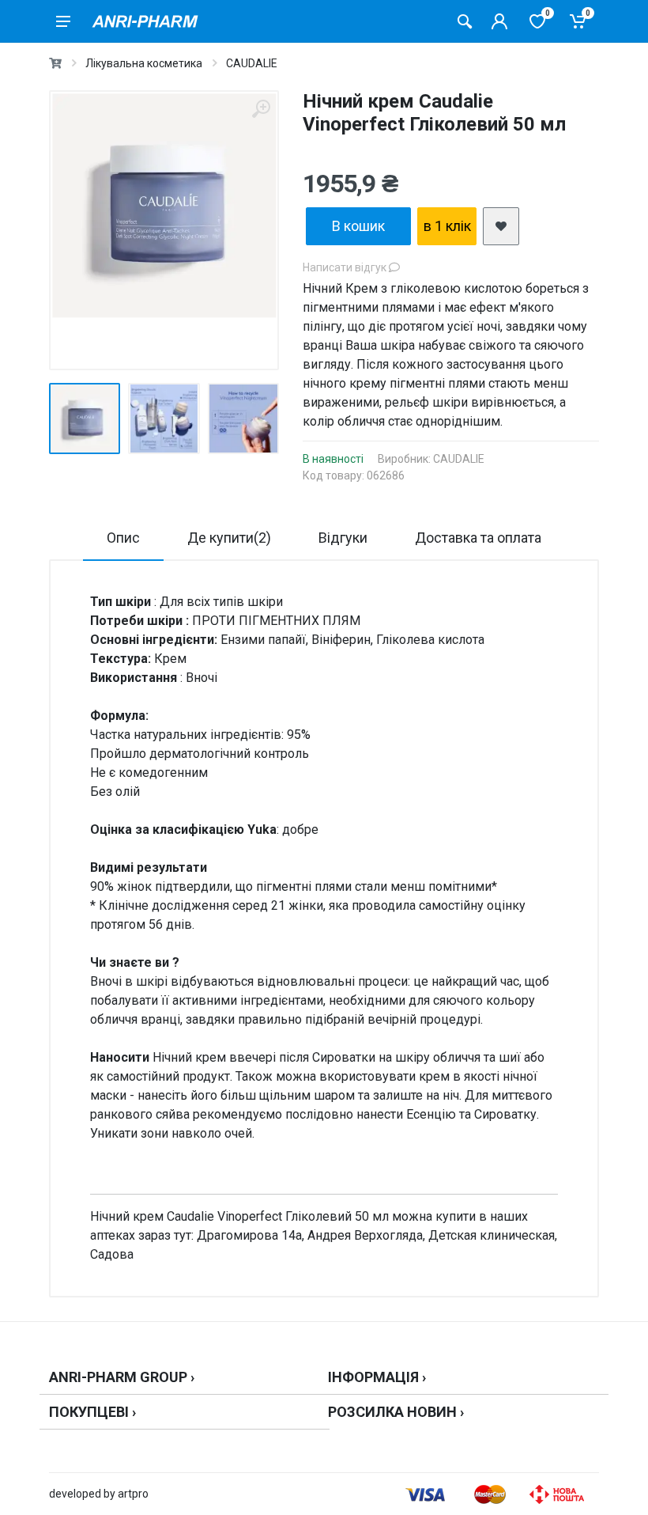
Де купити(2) (229, 537)
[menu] (63, 21)
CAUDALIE (251, 63)
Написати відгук (346, 267)
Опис (123, 537)
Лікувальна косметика (143, 63)
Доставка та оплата (478, 537)
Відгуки (342, 537)
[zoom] (261, 108)
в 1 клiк (447, 226)
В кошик (358, 226)
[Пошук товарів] (464, 21)
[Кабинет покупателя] (499, 21)
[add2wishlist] (501, 226)
